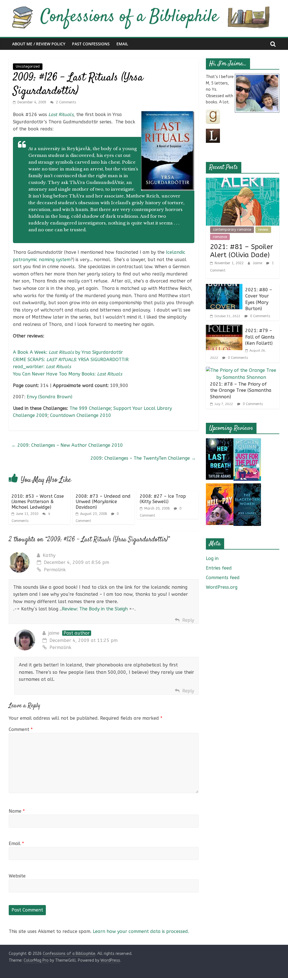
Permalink (55, 569)
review (263, 230)
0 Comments (259, 316)
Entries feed (219, 568)
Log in (212, 558)
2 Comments (65, 102)
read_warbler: (42, 366)
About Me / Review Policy (38, 43)
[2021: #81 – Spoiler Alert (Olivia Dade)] (243, 181)
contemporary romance (232, 230)
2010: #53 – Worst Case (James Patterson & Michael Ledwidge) (38, 502)
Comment (21, 729)
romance (220, 237)
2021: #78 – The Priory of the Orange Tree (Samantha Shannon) (240, 390)
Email (122, 43)
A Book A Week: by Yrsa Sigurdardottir (68, 352)
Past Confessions (91, 43)
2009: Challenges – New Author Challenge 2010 (67, 445)
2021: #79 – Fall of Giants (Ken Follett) (259, 337)
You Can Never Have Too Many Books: (67, 374)
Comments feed (223, 577)
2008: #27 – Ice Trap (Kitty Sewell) (163, 499)
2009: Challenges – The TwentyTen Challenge (143, 458)
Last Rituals (60, 114)
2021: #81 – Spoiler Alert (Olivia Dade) (241, 251)
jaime (53, 633)
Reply (188, 620)
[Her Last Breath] (219, 441)
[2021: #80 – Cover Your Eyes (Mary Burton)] (224, 287)
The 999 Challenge (90, 408)
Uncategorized (28, 66)
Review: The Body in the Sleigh (95, 609)
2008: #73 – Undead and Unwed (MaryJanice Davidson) (103, 502)
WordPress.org (221, 587)
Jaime (258, 263)
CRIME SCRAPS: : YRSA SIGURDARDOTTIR (71, 359)
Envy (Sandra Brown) (49, 396)
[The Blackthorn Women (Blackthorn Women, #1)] (247, 487)
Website (17, 876)
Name (17, 811)
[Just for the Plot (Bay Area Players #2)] (247, 441)
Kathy (49, 555)
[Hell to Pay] (219, 487)
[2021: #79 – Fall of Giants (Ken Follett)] (224, 328)
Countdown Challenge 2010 (80, 415)
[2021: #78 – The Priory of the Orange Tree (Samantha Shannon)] (241, 370)
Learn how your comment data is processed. (141, 931)
